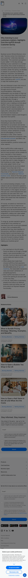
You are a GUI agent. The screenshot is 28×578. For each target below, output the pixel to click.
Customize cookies (14, 575)
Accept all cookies (14, 567)
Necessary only (14, 572)
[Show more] (14, 564)
